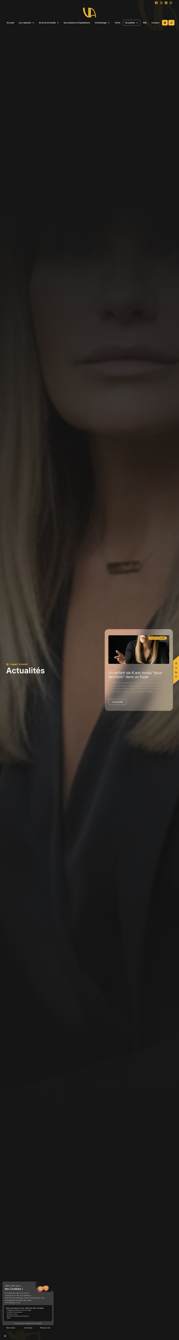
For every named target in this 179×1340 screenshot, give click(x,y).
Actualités (130, 22)
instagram (176, 677)
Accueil (10, 22)
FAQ (145, 22)
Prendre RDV (165, 22)
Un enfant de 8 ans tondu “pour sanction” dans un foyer (135, 675)
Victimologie (101, 22)
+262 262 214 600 (171, 22)
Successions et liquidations (77, 22)
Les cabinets (25, 22)
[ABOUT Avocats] (89, 13)
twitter (176, 668)
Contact (155, 22)
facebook (176, 663)
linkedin (176, 672)
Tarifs (117, 22)
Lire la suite (117, 702)
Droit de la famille (47, 22)
